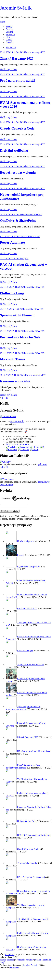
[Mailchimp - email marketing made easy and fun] (16, 500)
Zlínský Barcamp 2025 (27, 737)
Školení (9, 32)
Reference (10, 34)
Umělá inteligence (25, 541)
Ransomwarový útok (15, 381)
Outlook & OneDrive (27, 821)
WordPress (14, 967)
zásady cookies (7, 959)
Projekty (9, 29)
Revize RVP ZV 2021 (27, 608)
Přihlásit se (11, 47)
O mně (9, 39)
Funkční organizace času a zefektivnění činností (23, 766)
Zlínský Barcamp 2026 (17, 58)
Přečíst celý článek (8, 69)
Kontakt (9, 42)
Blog (8, 37)
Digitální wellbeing (14, 150)
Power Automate (12, 242)
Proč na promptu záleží (17, 80)
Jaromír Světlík (16, 8)
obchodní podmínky (24, 959)
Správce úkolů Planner (17, 315)
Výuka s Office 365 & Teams (30, 664)
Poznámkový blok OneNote (20, 337)
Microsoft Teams (12, 359)
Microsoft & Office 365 (31, 214)
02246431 (9, 954)
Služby (9, 26)
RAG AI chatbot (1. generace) (31, 877)
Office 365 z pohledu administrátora (33, 835)
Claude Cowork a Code (17, 128)
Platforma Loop (12, 293)
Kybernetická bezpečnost (28, 566)
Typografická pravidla (27, 863)
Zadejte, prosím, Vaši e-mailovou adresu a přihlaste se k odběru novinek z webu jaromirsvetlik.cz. (24, 517)
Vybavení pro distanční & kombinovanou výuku (23, 707)
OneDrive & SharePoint (18, 220)
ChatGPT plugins (25, 650)
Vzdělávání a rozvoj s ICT (33, 52)
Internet (20, 555)
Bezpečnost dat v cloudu (18, 172)
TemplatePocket (29, 965)
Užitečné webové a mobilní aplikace (33, 751)
